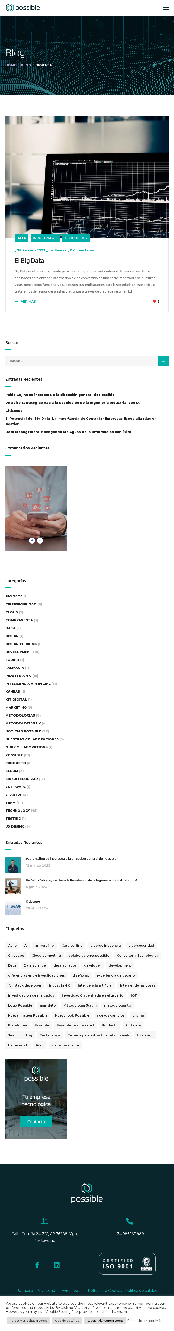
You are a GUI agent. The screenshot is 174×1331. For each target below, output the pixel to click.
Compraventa (19, 620)
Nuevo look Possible (72, 1015)
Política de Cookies (105, 1290)
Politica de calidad (141, 1290)
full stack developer (24, 985)
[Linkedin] (56, 1264)
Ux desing (14, 826)
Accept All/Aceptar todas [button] (105, 1320)
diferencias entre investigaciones (36, 975)
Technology (76, 238)
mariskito (48, 1005)
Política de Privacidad (35, 1290)
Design (12, 636)
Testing (13, 819)
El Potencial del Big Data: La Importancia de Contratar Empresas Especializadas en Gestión (81, 421)
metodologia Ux (117, 1005)
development (120, 965)
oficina (138, 1015)
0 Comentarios (82, 250)
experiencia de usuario (116, 975)
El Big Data (29, 260)
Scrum (11, 771)
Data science (35, 965)
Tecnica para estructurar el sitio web (98, 1035)
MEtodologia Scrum (80, 1005)
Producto (15, 763)
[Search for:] (87, 360)
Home (10, 65)
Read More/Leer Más (144, 1321)
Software (15, 787)
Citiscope (14, 411)
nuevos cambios (111, 1015)
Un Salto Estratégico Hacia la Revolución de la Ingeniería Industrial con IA (72, 403)
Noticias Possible (23, 731)
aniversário (44, 945)
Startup (13, 795)
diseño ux (80, 975)
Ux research (18, 1045)
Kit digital (16, 699)
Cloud (11, 612)
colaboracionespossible (89, 955)
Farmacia (14, 668)
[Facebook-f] (37, 1264)
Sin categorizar (21, 779)
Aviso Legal (72, 1290)
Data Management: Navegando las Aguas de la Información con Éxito (68, 432)
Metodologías (20, 715)
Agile (12, 945)
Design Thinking (21, 644)
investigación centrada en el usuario (92, 995)
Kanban (12, 692)
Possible (14, 755)
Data (21, 238)
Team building (20, 1035)
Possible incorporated (75, 1025)
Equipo (12, 660)
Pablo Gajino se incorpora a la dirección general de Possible (60, 395)
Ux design (145, 1035)
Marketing (16, 707)
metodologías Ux (23, 723)
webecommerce (65, 1045)
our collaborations (26, 747)
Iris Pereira (57, 250)
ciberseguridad (20, 604)
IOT (134, 995)
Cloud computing (46, 955)
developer (92, 965)
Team (10, 803)
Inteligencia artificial (95, 985)
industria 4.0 (59, 985)
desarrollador (64, 965)
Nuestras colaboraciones (32, 739)
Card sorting (72, 945)
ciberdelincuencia (105, 945)
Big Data (14, 596)
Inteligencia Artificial (28, 684)
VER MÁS (28, 302)
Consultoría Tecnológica (137, 955)
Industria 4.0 (45, 238)
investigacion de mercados (31, 995)
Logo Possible (20, 1005)
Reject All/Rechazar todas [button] (28, 1320)
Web (40, 1045)
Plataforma (17, 1025)
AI (25, 945)
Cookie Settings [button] (67, 1320)
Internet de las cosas (137, 985)
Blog (26, 65)
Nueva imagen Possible (27, 1015)
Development (18, 652)
